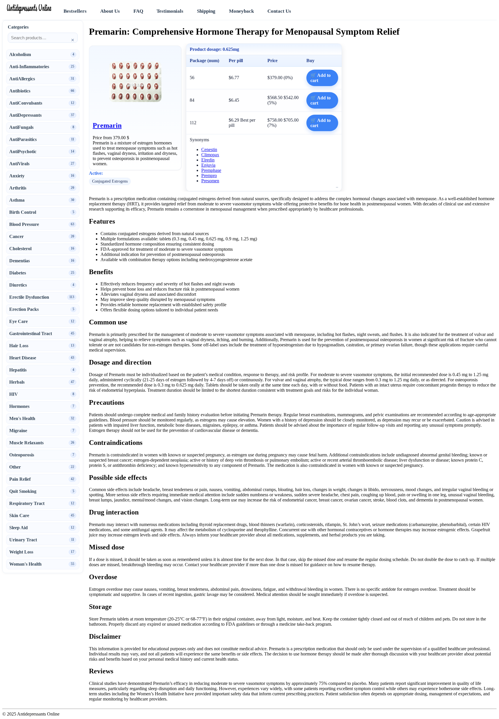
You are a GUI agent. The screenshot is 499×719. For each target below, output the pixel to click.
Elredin (208, 159)
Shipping (206, 11)
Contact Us (279, 11)
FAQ (138, 11)
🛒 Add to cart (320, 78)
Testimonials (170, 11)
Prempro (209, 175)
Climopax (210, 154)
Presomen (210, 180)
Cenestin (209, 149)
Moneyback (241, 11)
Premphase (211, 170)
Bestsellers (75, 11)
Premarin (107, 125)
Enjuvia (208, 165)
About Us (110, 11)
